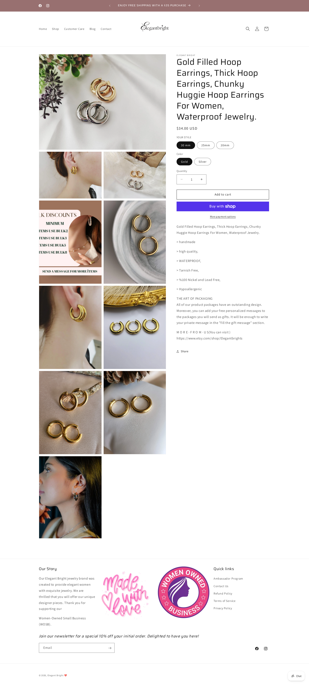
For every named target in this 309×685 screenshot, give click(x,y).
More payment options (223, 216)
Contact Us (221, 586)
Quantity (182, 171)
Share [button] (185, 351)
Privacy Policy (223, 608)
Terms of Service (225, 601)
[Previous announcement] (109, 6)
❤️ (65, 675)
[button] (247, 28)
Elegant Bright (56, 675)
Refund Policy (223, 593)
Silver (203, 162)
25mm (205, 145)
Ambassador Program (228, 579)
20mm (225, 145)
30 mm (186, 145)
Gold (184, 162)
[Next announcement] (199, 6)
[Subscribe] (109, 648)
